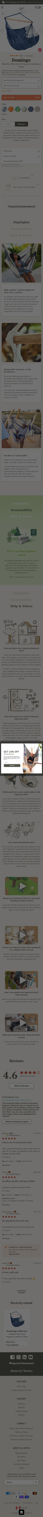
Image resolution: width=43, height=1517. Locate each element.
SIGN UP (12, 765)
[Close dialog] (41, 745)
